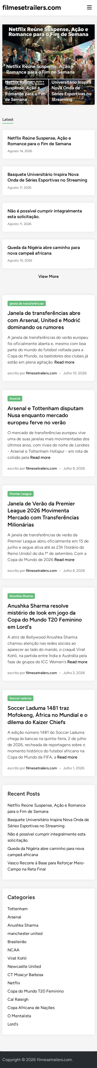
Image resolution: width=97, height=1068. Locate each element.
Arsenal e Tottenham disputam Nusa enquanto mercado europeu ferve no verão (45, 415)
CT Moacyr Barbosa (25, 974)
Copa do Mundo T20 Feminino (36, 991)
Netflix (14, 982)
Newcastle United (24, 966)
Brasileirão (17, 941)
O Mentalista (19, 1015)
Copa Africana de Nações (31, 1007)
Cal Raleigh (18, 999)
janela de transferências (27, 303)
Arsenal (15, 398)
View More (48, 276)
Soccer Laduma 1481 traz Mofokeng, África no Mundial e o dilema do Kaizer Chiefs (47, 715)
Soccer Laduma (20, 698)
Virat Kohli (17, 958)
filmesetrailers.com (31, 7)
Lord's (13, 1024)
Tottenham (18, 908)
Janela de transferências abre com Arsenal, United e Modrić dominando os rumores (44, 320)
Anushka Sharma (21, 596)
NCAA (13, 950)
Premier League (21, 494)
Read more (64, 362)
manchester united (25, 933)
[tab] (7, 119)
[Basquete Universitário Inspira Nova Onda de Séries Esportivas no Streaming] (72, 92)
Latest (7, 119)
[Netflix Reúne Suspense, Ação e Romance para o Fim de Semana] (48, 51)
